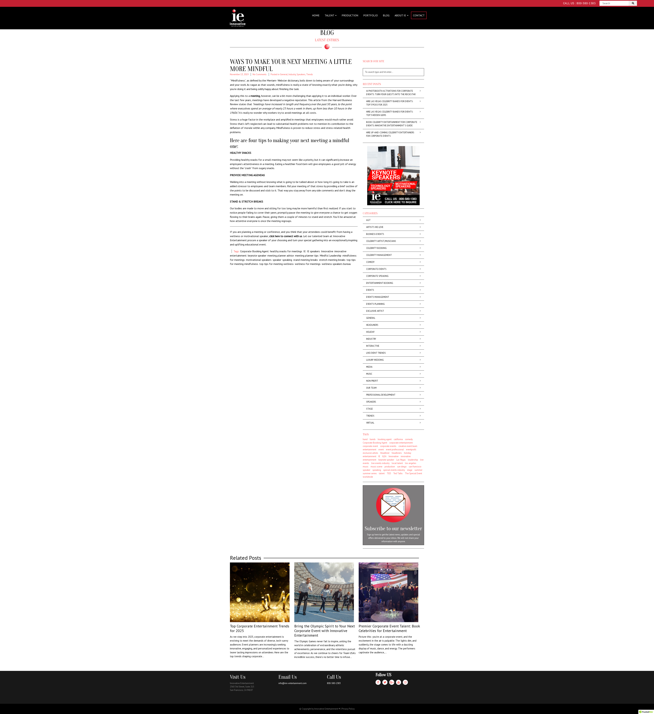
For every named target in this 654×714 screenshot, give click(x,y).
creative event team (408, 446)
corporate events (388, 446)
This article (314, 100)
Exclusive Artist (375, 311)
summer (418, 470)
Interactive (372, 345)
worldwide (368, 476)
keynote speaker (257, 255)
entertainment (369, 449)
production (390, 466)
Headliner (385, 453)
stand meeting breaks (305, 259)
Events (370, 290)
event (381, 449)
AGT (368, 220)
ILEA (384, 456)
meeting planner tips (306, 255)
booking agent (385, 439)
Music (369, 373)
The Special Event (413, 473)
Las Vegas (401, 459)
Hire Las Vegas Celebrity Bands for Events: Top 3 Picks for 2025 (389, 103)
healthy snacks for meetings (286, 251)
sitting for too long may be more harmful (293, 208)
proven (297, 128)
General (284, 74)
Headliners (372, 325)
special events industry (394, 470)
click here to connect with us (285, 236)
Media (369, 366)
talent (382, 473)
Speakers (301, 74)
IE (304, 251)
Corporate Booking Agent (254, 251)
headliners (397, 453)
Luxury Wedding (375, 359)
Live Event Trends (376, 352)
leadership (413, 459)
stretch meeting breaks (332, 259)
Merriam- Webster (277, 80)
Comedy (370, 262)
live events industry (380, 463)
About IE (401, 15)
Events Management (377, 297)
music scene (376, 466)
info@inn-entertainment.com (292, 683)
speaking (287, 259)
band (365, 439)
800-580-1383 (334, 683)
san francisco (415, 466)
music (365, 466)
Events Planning (375, 304)
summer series (370, 473)
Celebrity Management (379, 255)
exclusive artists (370, 453)
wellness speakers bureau (336, 264)
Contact (419, 15)
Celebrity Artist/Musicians (381, 241)
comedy (409, 439)
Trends (309, 74)
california (398, 439)
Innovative (327, 251)
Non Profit (372, 380)
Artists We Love (374, 227)
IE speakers (313, 251)
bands (373, 439)
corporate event (370, 446)
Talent (330, 15)
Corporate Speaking (377, 276)
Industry (292, 74)
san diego (402, 466)
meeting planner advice (280, 255)
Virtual (370, 422)
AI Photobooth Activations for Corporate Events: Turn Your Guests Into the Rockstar (391, 92)
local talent (397, 463)
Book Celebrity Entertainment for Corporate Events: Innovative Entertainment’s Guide (391, 124)
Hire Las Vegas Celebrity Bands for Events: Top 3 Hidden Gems (389, 113)
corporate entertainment (401, 442)
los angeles (410, 463)
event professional (395, 449)
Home (316, 15)
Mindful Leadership (330, 255)
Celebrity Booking (376, 248)
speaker (277, 259)
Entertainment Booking (379, 283)
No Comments (260, 74)
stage (409, 470)
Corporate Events (376, 269)
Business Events (375, 234)
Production (350, 15)
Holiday (370, 331)
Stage (369, 408)
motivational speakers (258, 259)
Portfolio (370, 15)
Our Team (371, 387)
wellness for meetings (308, 264)
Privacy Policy (348, 708)
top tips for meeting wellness (276, 264)
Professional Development (380, 394)
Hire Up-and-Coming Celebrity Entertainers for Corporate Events (390, 134)
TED (389, 473)
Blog (386, 15)
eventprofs (411, 449)
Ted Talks (398, 473)
